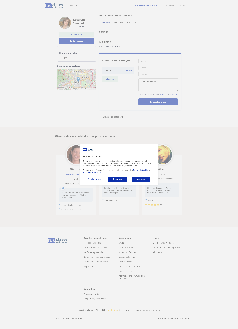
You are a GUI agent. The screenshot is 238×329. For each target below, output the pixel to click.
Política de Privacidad (92, 172)
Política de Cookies (141, 170)
